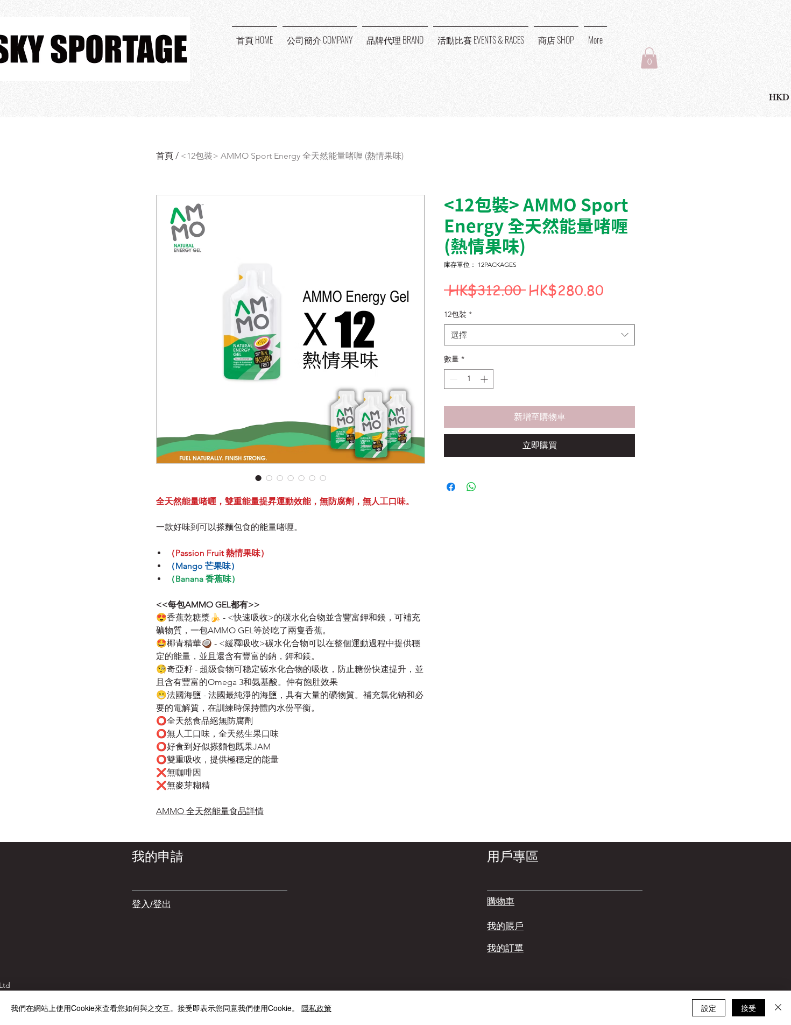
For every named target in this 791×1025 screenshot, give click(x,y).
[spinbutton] (468, 379)
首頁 (164, 156)
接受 (748, 1007)
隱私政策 (316, 1007)
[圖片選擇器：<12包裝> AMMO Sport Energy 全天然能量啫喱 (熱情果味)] (258, 477)
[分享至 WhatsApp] (471, 486)
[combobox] (539, 334)
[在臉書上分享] (450, 486)
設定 (708, 1007)
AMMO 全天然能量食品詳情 (210, 811)
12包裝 (458, 314)
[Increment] (485, 379)
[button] (649, 57)
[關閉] (778, 1007)
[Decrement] (452, 379)
